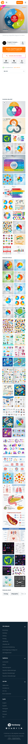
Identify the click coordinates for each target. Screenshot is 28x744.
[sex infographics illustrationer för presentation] (9, 633)
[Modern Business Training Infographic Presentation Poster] (8, 579)
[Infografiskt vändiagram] (13, 108)
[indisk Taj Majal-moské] (8, 307)
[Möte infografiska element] (8, 438)
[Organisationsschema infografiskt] (8, 198)
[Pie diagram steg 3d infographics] (8, 623)
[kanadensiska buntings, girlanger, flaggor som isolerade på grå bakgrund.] (19, 306)
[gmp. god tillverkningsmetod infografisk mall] (13, 183)
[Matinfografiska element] (8, 481)
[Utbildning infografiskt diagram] (8, 332)
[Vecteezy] (2, 2)
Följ (23, 43)
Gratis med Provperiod (14, 49)
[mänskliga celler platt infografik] (13, 665)
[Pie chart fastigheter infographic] (8, 155)
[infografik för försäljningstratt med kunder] (8, 527)
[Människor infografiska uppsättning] (8, 247)
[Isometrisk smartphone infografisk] (8, 567)
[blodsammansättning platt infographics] (13, 732)
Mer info (6, 70)
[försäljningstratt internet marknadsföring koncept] (19, 515)
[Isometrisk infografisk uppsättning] (7, 269)
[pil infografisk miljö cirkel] (6, 137)
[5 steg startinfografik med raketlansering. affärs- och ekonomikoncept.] (13, 222)
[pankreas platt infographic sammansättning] (13, 715)
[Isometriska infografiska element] (8, 452)
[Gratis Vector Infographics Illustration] (9, 258)
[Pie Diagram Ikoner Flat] (8, 235)
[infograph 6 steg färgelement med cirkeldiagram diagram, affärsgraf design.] (9, 145)
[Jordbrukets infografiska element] (8, 493)
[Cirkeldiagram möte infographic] (8, 167)
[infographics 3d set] (18, 621)
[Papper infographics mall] (8, 591)
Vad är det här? (17, 67)
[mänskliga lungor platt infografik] (9, 701)
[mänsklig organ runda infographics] (18, 689)
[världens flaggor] (7, 295)
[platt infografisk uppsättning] (13, 541)
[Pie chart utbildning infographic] (8, 344)
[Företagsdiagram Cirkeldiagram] (13, 125)
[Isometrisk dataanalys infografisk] (8, 611)
